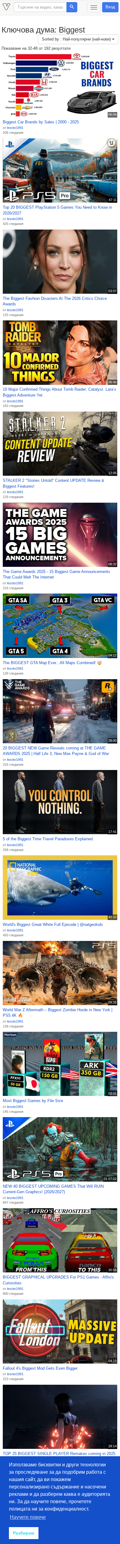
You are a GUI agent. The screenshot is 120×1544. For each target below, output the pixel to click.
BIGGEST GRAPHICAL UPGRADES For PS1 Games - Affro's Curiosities (58, 1280)
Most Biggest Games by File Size (33, 1100)
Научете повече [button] (28, 1517)
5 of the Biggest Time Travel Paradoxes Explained (48, 839)
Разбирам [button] (23, 1532)
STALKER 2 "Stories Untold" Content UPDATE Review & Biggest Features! (53, 483)
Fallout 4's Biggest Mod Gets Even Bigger (40, 1368)
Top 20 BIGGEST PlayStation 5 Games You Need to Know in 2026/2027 (57, 210)
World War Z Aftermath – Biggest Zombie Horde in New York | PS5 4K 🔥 (57, 1013)
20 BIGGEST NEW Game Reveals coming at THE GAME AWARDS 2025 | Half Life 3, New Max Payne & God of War (56, 751)
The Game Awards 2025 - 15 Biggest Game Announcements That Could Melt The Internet (56, 574)
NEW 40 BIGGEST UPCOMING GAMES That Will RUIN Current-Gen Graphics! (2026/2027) (53, 1189)
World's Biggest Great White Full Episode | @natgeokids (53, 924)
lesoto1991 (15, 128)
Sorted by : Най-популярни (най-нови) (77, 39)
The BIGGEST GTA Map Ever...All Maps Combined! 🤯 (52, 662)
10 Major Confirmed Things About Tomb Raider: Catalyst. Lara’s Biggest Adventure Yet (59, 392)
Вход (110, 7)
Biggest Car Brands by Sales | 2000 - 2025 (41, 122)
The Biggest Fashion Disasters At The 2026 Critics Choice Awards (55, 301)
